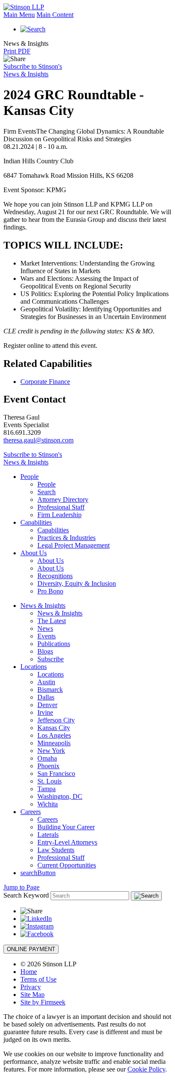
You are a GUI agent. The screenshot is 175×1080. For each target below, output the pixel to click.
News (45, 628)
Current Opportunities (66, 865)
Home (28, 971)
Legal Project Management (73, 545)
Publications (53, 643)
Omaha (47, 758)
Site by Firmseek (42, 1002)
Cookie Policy (146, 1069)
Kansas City (53, 727)
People (29, 476)
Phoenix (48, 765)
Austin (46, 681)
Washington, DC (59, 796)
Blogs (45, 651)
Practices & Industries (66, 537)
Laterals (48, 834)
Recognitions (55, 575)
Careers (30, 811)
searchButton (38, 872)
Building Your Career (66, 827)
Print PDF (17, 51)
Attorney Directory (62, 499)
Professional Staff (61, 507)
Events (46, 636)
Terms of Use (38, 979)
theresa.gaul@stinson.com (38, 440)
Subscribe (50, 659)
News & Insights (42, 605)
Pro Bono (50, 591)
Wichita (47, 804)
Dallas (45, 697)
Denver (47, 704)
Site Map (32, 994)
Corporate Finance (45, 381)
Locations (33, 666)
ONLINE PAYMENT (31, 949)
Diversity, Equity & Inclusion (76, 583)
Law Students (55, 849)
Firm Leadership (59, 514)
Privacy (30, 986)
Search (46, 491)
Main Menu (19, 14)
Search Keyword (26, 895)
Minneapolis (54, 743)
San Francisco (56, 773)
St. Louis (49, 781)
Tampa (46, 788)
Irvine (45, 712)
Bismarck (50, 689)
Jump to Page (21, 887)
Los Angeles (54, 735)
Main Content (55, 14)
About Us (33, 553)
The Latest (51, 620)
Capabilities (36, 522)
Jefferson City (56, 720)
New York (51, 750)
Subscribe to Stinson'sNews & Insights (32, 70)
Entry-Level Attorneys (67, 842)
